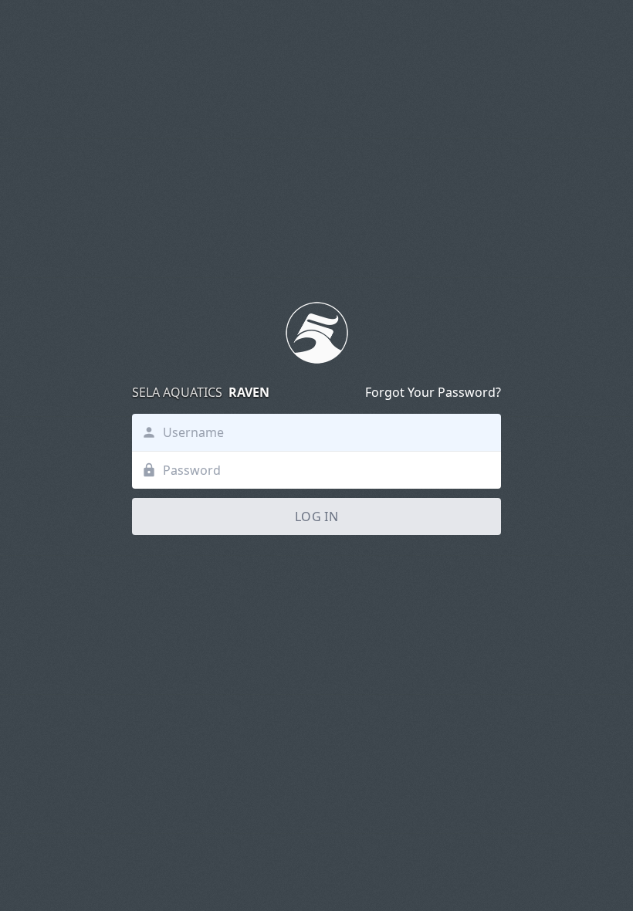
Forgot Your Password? (433, 392)
